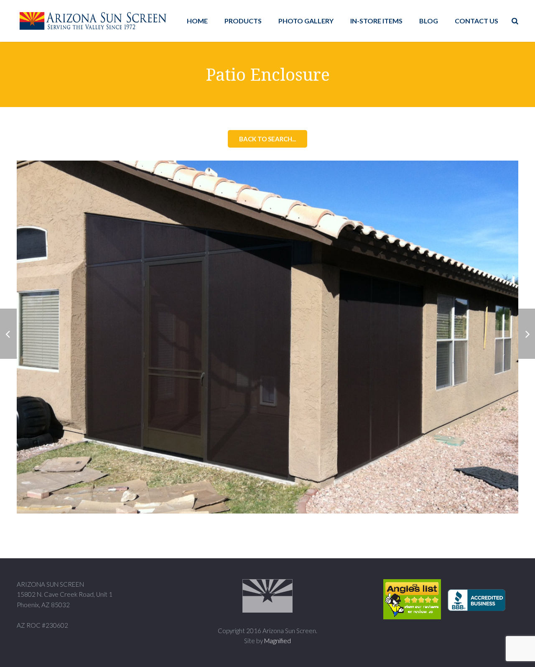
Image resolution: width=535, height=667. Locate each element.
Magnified (277, 640)
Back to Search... (267, 139)
